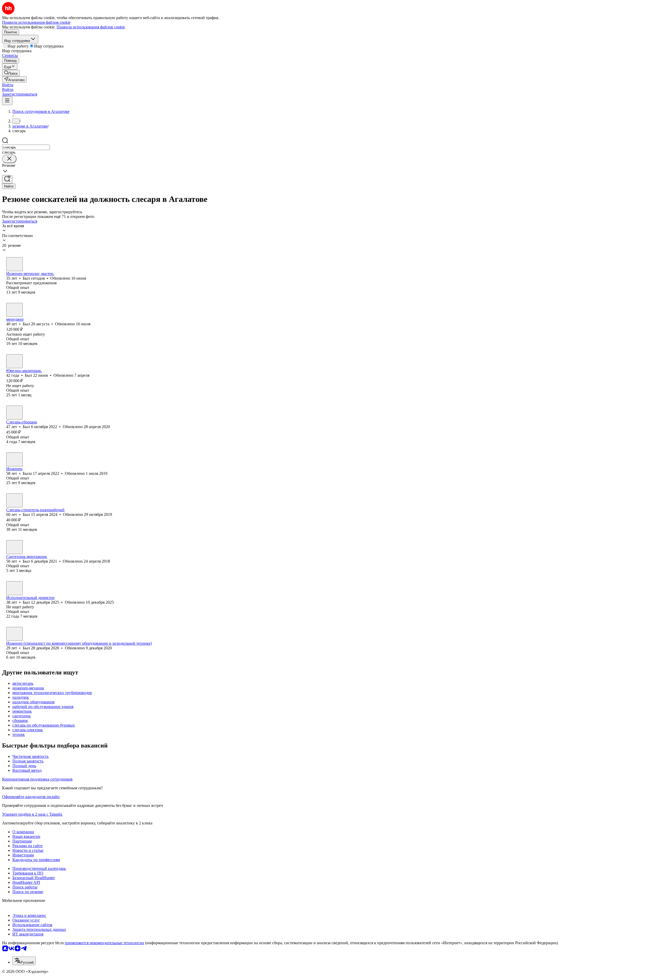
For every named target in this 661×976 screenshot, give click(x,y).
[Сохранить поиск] (7, 179)
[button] (7, 85)
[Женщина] (14, 459)
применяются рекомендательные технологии (104, 943)
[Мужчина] (14, 264)
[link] (11, 73)
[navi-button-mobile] (7, 101)
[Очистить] (9, 159)
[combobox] (26, 147)
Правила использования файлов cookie (91, 27)
